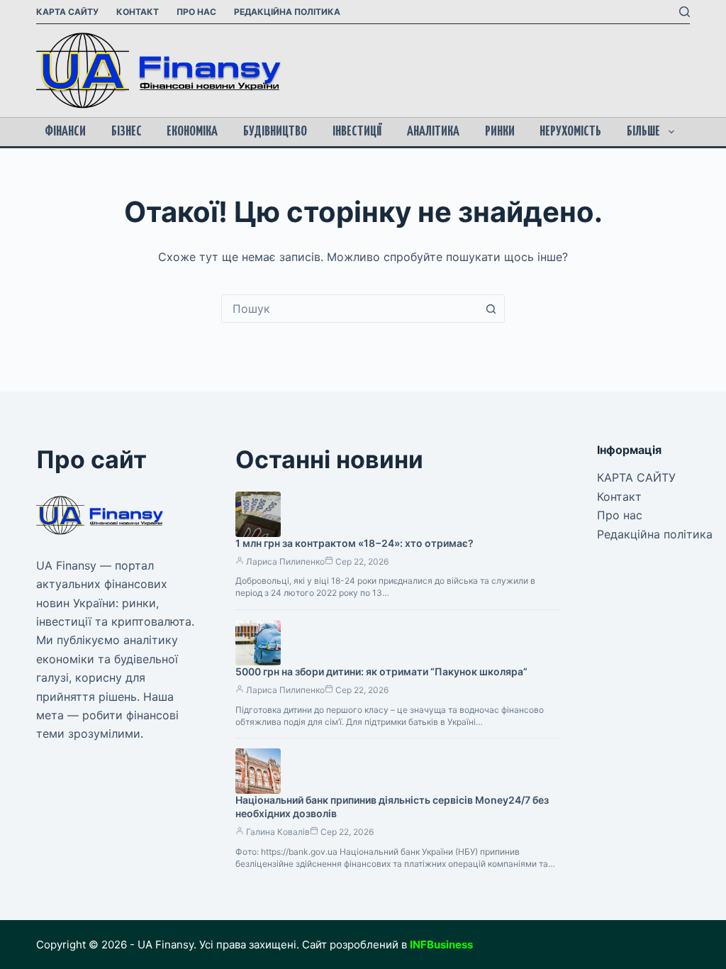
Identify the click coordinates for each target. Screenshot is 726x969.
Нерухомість (570, 131)
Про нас (196, 11)
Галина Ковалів (278, 831)
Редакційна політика (287, 11)
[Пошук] (684, 11)
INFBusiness (441, 944)
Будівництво (275, 131)
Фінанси (65, 131)
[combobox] (349, 308)
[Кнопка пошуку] (490, 308)
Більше (643, 131)
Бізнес (126, 131)
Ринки (500, 131)
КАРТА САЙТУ (67, 11)
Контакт (137, 11)
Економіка (192, 131)
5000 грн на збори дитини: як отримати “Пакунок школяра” (381, 671)
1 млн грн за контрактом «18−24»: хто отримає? (354, 543)
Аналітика (433, 131)
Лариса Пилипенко (285, 561)
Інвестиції (357, 131)
